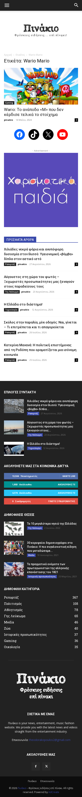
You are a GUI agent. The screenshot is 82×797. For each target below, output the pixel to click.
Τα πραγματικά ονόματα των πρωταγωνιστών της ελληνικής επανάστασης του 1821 (48, 568)
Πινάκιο (32, 781)
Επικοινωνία (47, 781)
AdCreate (53, 792)
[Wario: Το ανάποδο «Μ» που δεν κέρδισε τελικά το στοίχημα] (41, 86)
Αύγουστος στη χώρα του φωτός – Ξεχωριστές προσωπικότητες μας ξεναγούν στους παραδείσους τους (39, 281)
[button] (6, 5)
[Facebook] (36, 766)
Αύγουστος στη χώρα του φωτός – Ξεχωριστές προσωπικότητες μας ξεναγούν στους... (50, 426)
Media (31, 555)
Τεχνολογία (11, 309)
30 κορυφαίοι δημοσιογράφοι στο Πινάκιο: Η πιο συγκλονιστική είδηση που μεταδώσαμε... (51, 546)
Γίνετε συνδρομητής (61, 501)
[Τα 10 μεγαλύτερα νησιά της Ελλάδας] (14, 529)
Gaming (9, 102)
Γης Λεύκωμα (12, 291)
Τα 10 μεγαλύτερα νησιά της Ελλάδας (52, 523)
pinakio (8, 119)
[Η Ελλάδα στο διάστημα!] (14, 449)
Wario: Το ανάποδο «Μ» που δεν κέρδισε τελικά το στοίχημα (33, 112)
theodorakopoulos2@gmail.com (49, 740)
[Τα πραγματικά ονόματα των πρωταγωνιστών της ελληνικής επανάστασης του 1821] (14, 569)
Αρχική (8, 54)
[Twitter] (46, 766)
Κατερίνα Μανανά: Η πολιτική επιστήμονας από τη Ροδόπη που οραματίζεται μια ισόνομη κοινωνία (40, 350)
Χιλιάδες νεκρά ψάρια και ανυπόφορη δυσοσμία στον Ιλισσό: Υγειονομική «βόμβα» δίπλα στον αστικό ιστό (38, 254)
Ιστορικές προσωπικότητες (42, 576)
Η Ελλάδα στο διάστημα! (23, 304)
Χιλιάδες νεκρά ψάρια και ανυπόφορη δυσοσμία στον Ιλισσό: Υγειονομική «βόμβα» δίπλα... (52, 405)
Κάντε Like (68, 476)
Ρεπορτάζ (10, 264)
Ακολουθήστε (66, 484)
